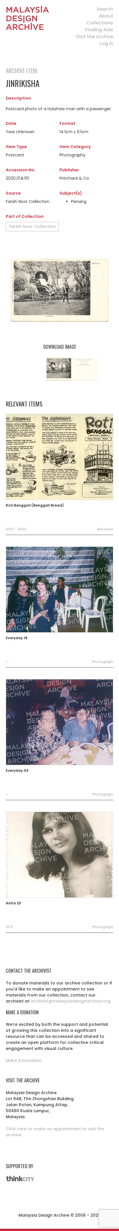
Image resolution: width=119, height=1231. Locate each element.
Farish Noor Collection (32, 226)
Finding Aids (99, 29)
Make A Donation (24, 1060)
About (106, 16)
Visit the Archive (94, 36)
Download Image (59, 346)
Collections (99, 23)
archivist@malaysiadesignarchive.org (70, 1001)
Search (105, 9)
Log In (106, 43)
